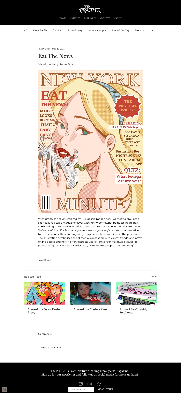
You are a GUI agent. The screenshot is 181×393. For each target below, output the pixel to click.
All (25, 30)
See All (153, 276)
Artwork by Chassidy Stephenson (133, 311)
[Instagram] (89, 384)
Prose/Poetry (75, 30)
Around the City (120, 30)
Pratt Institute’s (79, 371)
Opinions (57, 30)
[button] (153, 30)
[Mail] (80, 384)
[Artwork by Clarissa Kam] (90, 293)
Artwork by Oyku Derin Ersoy (44, 311)
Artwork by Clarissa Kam (90, 309)
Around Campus (97, 30)
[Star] (99, 384)
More (138, 30)
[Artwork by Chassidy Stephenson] (136, 293)
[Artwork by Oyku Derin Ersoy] (44, 293)
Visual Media (40, 30)
